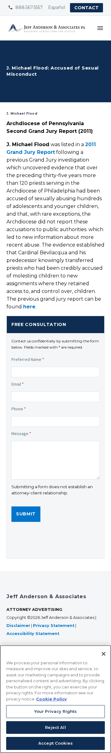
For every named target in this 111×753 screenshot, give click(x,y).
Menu (100, 28)
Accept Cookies (55, 743)
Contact (86, 8)
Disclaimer (18, 625)
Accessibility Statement (33, 633)
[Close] (103, 654)
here (29, 307)
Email (17, 384)
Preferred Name (27, 359)
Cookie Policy (51, 698)
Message (21, 433)
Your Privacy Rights (55, 711)
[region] (55, 699)
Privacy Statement (53, 625)
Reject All (55, 727)
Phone (18, 409)
